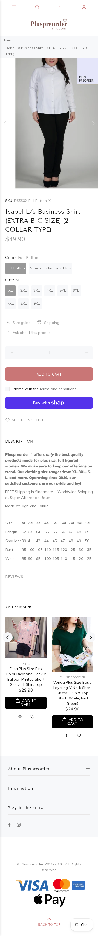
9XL (36, 303)
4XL (50, 290)
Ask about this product (32, 332)
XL (10, 290)
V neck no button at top (50, 268)
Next (93, 123)
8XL (23, 303)
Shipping (51, 322)
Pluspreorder (26, 664)
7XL (10, 303)
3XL (36, 290)
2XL (23, 290)
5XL (63, 290)
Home (7, 40)
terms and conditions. (58, 389)
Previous (5, 123)
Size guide (22, 322)
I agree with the (44, 389)
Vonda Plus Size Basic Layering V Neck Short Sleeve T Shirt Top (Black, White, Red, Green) (72, 693)
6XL (76, 290)
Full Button (16, 268)
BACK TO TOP (49, 924)
